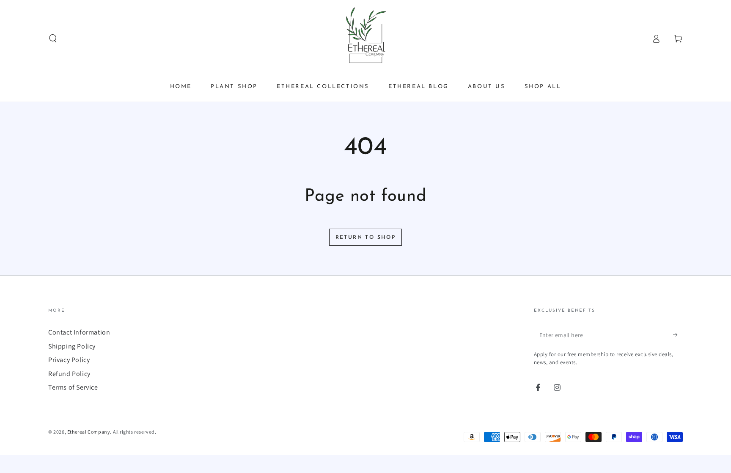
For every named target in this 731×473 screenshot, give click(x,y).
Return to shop (365, 237)
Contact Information (79, 332)
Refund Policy (69, 373)
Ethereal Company (88, 432)
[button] (53, 38)
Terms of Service (73, 387)
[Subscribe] (678, 334)
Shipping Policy (72, 346)
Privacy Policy (69, 359)
